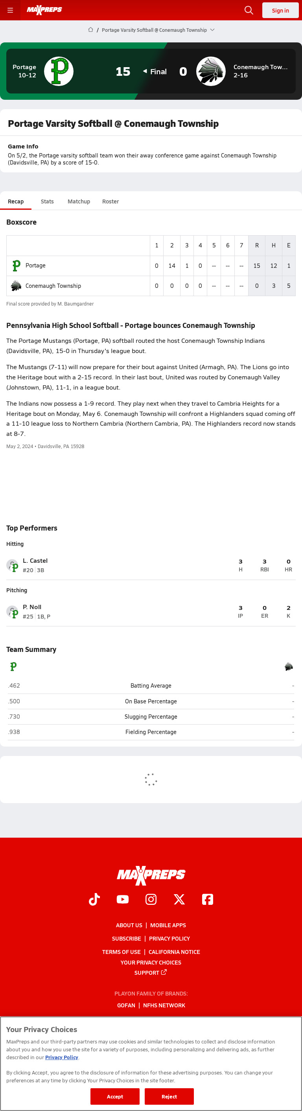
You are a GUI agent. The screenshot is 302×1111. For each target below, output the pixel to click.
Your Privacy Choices (151, 961)
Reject (169, 1096)
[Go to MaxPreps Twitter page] (179, 900)
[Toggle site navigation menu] (10, 10)
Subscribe (126, 938)
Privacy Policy (169, 938)
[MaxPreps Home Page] (91, 30)
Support (146, 972)
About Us (129, 925)
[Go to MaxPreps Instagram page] (151, 900)
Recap (16, 201)
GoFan (126, 1005)
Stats (47, 201)
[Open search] (249, 10)
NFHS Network (164, 1005)
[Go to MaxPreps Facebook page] (207, 900)
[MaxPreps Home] (44, 10)
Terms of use (121, 951)
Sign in (280, 10)
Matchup (79, 201)
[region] (151, 1063)
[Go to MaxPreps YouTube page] (122, 900)
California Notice (174, 951)
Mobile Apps (168, 925)
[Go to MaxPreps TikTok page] (94, 900)
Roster (110, 201)
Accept (115, 1096)
